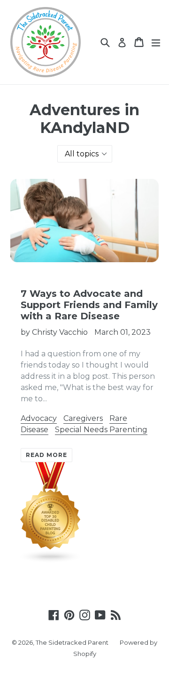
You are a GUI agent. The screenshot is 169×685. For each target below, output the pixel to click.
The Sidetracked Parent (72, 642)
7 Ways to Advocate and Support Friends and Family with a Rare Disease (89, 305)
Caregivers (83, 418)
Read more (46, 454)
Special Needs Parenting (101, 429)
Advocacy (39, 418)
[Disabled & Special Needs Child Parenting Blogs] (50, 560)
